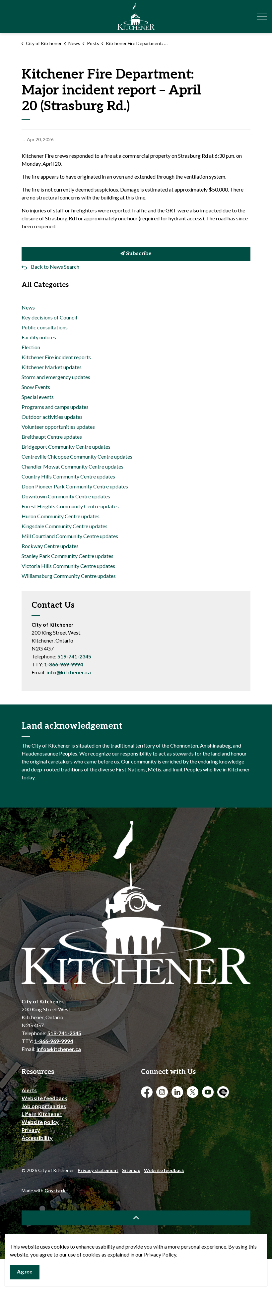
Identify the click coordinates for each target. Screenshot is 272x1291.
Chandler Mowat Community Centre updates (72, 466)
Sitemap (131, 1170)
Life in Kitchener (42, 1114)
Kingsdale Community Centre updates (64, 526)
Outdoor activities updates (52, 417)
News (28, 307)
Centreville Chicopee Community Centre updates (77, 456)
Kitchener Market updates (52, 367)
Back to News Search (55, 266)
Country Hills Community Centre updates (68, 476)
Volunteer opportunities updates (58, 426)
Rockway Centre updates (50, 546)
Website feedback (44, 1098)
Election (31, 347)
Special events (38, 397)
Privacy (31, 1130)
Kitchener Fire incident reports (56, 357)
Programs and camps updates (55, 407)
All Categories (45, 285)
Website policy (40, 1122)
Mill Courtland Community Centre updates (70, 536)
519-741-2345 (74, 656)
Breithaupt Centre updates (52, 436)
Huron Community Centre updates (61, 516)
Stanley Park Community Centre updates (67, 556)
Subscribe (138, 254)
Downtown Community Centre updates (66, 496)
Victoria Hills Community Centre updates (68, 566)
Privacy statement (98, 1170)
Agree (25, 1272)
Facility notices (39, 337)
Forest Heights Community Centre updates (70, 506)
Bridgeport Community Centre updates (66, 446)
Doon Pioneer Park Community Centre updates (75, 486)
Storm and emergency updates (56, 377)
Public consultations (45, 327)
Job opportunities (44, 1106)
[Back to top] (136, 1217)
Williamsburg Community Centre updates (69, 576)
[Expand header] (262, 16)
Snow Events (36, 387)
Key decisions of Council (49, 317)
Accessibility (37, 1138)
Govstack (55, 1190)
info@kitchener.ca (68, 672)
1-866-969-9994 (63, 664)
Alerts (29, 1090)
